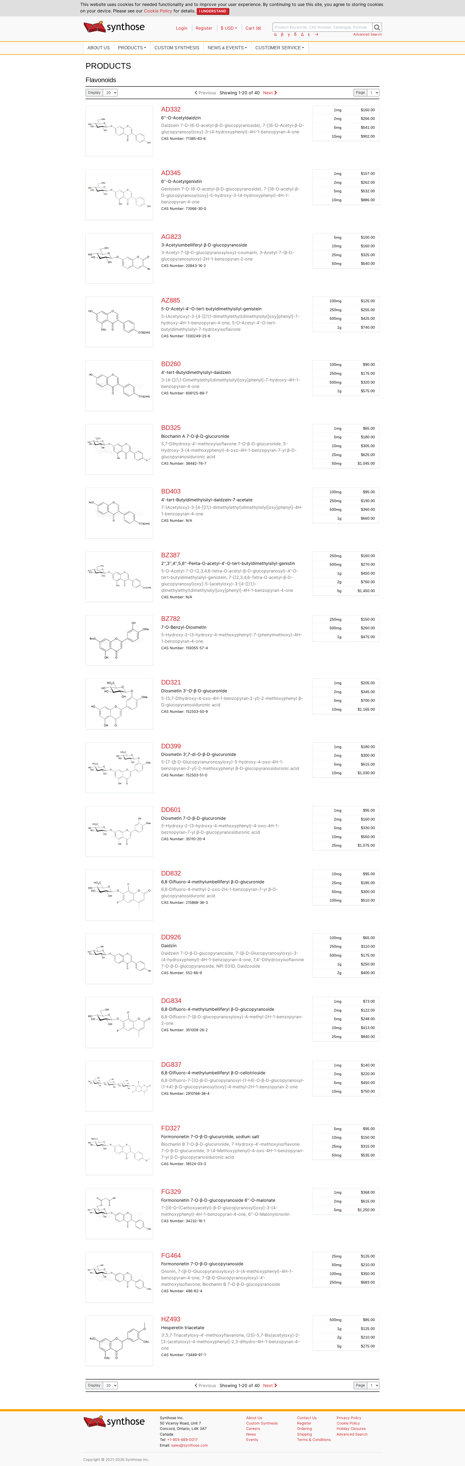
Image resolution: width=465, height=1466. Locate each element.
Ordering (304, 1428)
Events (252, 1439)
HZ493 (170, 1319)
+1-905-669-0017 (182, 1439)
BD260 (171, 363)
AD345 (171, 172)
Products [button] (130, 48)
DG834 (171, 1000)
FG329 (171, 1191)
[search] (377, 27)
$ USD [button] (227, 28)
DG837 (171, 1064)
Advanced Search (367, 34)
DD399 (171, 746)
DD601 (171, 809)
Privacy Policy (349, 1418)
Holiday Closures (351, 1428)
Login (181, 28)
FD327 (170, 1128)
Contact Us (307, 1418)
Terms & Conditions (314, 1439)
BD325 (171, 427)
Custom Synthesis (176, 48)
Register (204, 28)
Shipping (304, 1434)
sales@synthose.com (189, 1445)
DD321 (171, 682)
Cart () (253, 28)
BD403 (171, 491)
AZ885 (170, 300)
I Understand (212, 11)
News (251, 1434)
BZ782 (170, 618)
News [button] (226, 48)
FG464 (171, 1255)
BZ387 (170, 555)
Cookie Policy (158, 10)
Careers (253, 1428)
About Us (98, 48)
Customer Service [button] (278, 48)
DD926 (171, 937)
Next (268, 92)
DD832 (171, 873)
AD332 (171, 109)
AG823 (171, 236)
